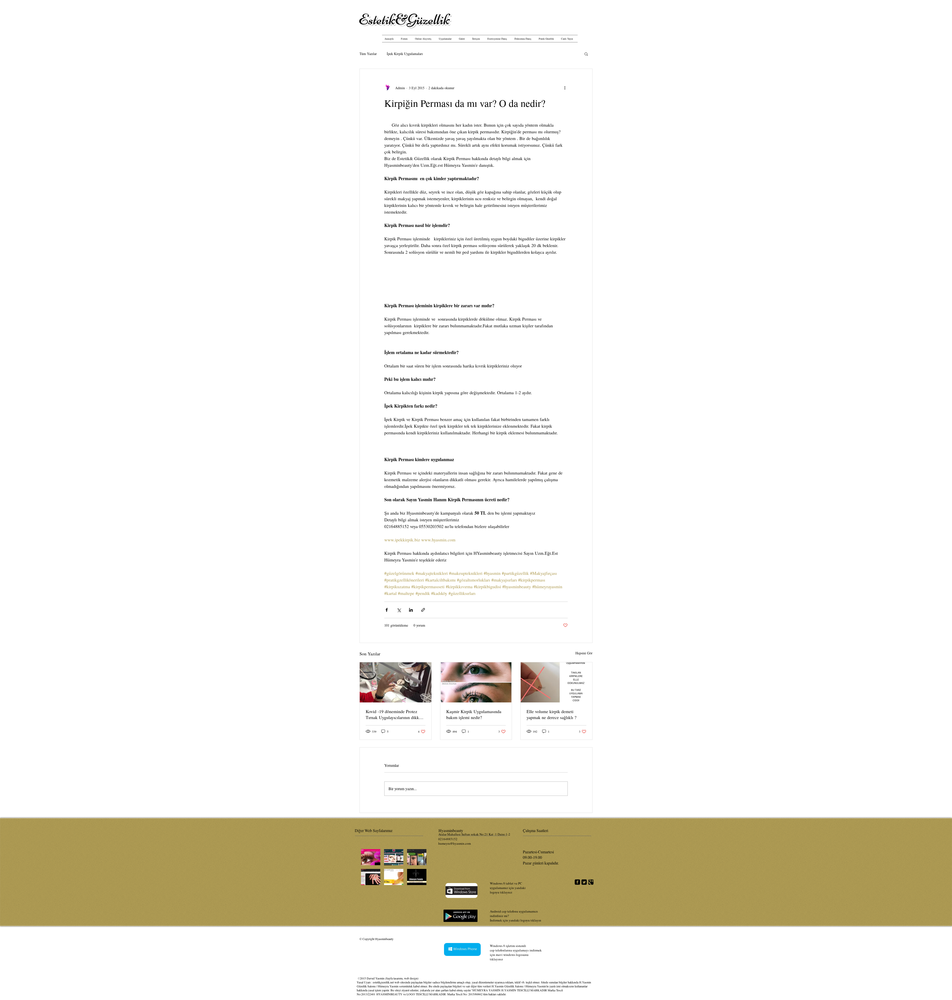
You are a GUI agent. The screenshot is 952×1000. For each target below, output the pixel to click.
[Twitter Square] (584, 882)
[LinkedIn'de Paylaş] (411, 610)
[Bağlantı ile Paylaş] (423, 610)
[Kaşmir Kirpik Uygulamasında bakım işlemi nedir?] (476, 682)
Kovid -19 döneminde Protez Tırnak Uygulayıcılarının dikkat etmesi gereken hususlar (394, 714)
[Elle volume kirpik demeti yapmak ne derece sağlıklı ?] (556, 682)
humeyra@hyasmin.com (454, 843)
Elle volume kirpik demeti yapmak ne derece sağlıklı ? (551, 714)
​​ (404, 19)
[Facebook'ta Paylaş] (386, 610)
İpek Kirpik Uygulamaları (405, 53)
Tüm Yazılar (368, 53)
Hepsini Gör (584, 653)
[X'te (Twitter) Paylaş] (398, 610)
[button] (586, 54)
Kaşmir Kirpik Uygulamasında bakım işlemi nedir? (473, 714)
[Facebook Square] (577, 882)
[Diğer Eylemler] (565, 88)
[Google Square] (591, 882)
